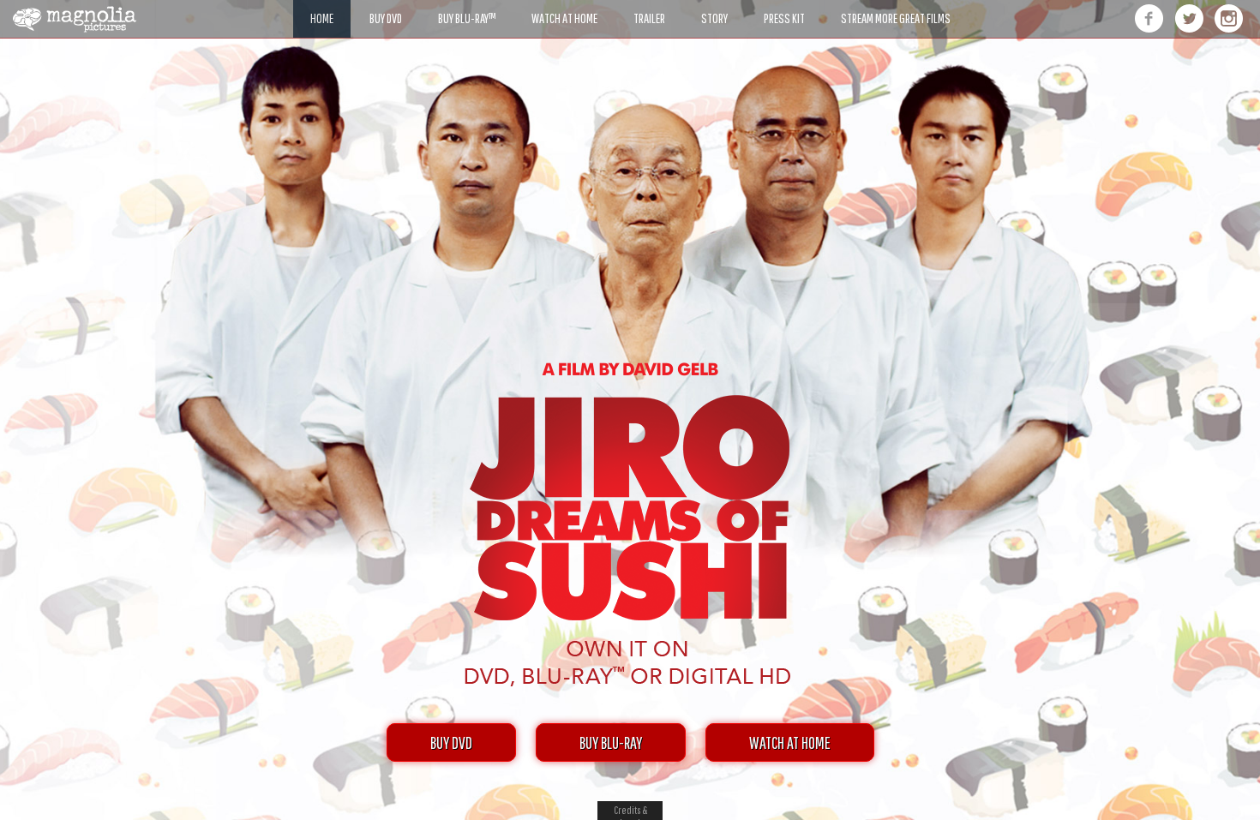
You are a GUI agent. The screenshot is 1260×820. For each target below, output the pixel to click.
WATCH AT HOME (790, 742)
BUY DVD (451, 742)
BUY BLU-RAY (610, 742)
